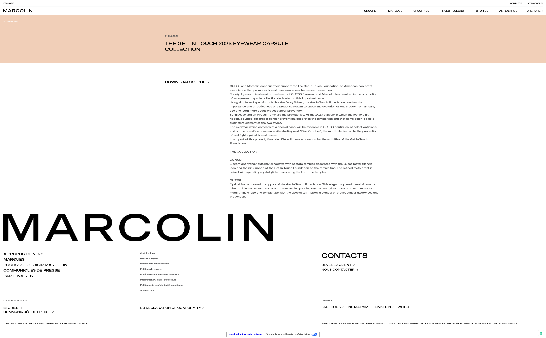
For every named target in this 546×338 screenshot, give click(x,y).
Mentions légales (149, 258)
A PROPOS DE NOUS (23, 254)
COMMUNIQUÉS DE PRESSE (31, 270)
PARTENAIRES (18, 276)
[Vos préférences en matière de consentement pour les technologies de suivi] (541, 333)
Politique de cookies (151, 269)
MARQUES (14, 259)
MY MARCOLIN (535, 3)
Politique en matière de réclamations (159, 274)
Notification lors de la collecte (245, 334)
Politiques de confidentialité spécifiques (161, 285)
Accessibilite (147, 290)
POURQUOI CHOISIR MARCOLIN (35, 265)
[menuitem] (371, 10)
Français (8, 3)
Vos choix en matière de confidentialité (288, 334)
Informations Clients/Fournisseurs (158, 280)
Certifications (147, 253)
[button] (535, 10)
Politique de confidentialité (154, 264)
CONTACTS (516, 3)
